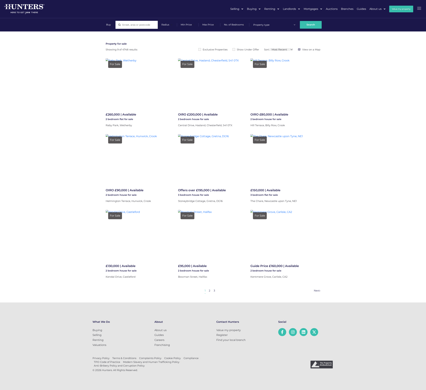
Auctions (332, 8)
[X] (314, 332)
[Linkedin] (304, 332)
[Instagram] (293, 332)
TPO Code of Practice (107, 362)
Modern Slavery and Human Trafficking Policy (151, 362)
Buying (252, 8)
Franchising (162, 345)
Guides (361, 8)
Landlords (289, 8)
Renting (269, 8)
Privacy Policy (101, 358)
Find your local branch (231, 340)
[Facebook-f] (282, 332)
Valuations (99, 345)
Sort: (267, 49)
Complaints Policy (150, 358)
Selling (234, 8)
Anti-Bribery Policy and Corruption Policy (119, 365)
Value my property (228, 330)
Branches (347, 8)
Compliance (191, 358)
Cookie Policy (172, 358)
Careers (159, 340)
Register (222, 335)
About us (375, 8)
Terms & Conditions (124, 358)
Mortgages (311, 8)
